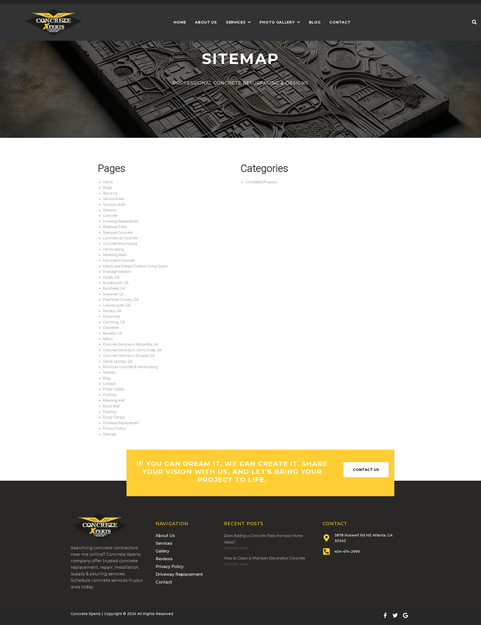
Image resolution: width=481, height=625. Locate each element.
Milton (108, 339)
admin (243, 548)
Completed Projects (261, 182)
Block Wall (111, 406)
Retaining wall (114, 400)
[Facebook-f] (385, 615)
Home (108, 182)
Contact (109, 384)
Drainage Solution (117, 272)
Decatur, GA (112, 311)
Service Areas (114, 199)
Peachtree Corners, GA (121, 300)
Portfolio (110, 395)
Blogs (107, 188)
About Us (110, 193)
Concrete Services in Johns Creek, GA (132, 350)
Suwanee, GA (113, 294)
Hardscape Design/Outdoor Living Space (135, 266)
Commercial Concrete (120, 238)
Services (109, 210)
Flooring (109, 412)
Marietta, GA (112, 333)
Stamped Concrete (117, 233)
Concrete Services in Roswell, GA (129, 356)
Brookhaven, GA (116, 283)
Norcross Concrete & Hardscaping (130, 367)
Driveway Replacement (121, 221)
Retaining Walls (115, 255)
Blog (106, 378)
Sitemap (109, 434)
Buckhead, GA (114, 288)
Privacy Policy (114, 428)
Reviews (109, 372)
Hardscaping (113, 249)
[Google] (405, 615)
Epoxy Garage (114, 417)
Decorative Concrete (119, 260)
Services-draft (114, 205)
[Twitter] (395, 615)
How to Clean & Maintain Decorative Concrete (264, 558)
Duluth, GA (111, 277)
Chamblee (111, 328)
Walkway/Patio (115, 227)
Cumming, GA (114, 322)
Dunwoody (111, 316)
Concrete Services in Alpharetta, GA (130, 344)
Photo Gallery (113, 389)
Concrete (110, 216)
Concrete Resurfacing (120, 244)
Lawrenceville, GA (116, 305)
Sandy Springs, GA (117, 361)
